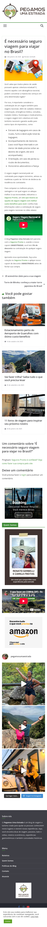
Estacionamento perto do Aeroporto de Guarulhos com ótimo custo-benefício (22, 333)
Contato (5, 871)
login (23, 474)
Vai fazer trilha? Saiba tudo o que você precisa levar (23, 378)
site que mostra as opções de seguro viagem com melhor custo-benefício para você (21, 200)
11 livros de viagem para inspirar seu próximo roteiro (23, 422)
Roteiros (5, 855)
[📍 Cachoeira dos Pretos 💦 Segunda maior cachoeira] (23, 684)
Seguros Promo (11, 197)
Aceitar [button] (8, 921)
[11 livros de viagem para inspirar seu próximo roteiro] (23, 396)
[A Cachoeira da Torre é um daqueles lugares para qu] (23, 727)
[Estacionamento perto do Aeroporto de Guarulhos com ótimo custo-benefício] (23, 305)
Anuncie (5, 876)
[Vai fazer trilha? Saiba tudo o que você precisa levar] (23, 352)
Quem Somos (7, 861)
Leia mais (34, 916)
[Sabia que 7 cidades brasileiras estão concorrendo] (23, 770)
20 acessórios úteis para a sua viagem (23, 276)
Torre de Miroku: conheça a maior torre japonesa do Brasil (23, 284)
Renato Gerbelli (29, 57)
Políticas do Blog (9, 866)
